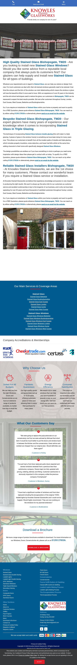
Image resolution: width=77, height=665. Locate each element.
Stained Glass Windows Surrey (38, 326)
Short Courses (7, 616)
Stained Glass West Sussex (38, 309)
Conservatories (44, 579)
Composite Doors (8, 593)
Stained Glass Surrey (38, 307)
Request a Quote (8, 629)
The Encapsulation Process (48, 595)
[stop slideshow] (48, 247)
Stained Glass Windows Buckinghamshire (38, 318)
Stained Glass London (38, 304)
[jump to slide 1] (29, 247)
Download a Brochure (38, 547)
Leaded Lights (7, 577)
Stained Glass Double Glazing (12, 575)
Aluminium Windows (9, 583)
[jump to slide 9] (46, 247)
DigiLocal (47, 648)
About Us (6, 607)
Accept (39, 662)
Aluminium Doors (8, 598)
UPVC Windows (8, 581)
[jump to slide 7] (42, 247)
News (5, 618)
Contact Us (6, 622)
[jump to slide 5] (37, 247)
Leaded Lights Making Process (49, 590)
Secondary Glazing (9, 588)
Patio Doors (43, 570)
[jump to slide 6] (40, 247)
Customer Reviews (9, 609)
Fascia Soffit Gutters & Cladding (50, 585)
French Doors (44, 574)
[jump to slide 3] (33, 247)
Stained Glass (7, 572)
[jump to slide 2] (31, 247)
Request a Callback (9, 627)
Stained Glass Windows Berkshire (38, 316)
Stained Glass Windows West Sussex (38, 329)
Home (5, 605)
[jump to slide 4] (35, 247)
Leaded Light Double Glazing (12, 579)
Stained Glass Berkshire (38, 297)
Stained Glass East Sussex (38, 302)
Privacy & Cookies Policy (10, 625)
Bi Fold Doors (44, 572)
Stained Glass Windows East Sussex (38, 321)
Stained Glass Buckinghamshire (38, 299)
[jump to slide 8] (44, 247)
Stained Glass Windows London (38, 324)
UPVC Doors (7, 595)
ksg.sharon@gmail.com (51, 622)
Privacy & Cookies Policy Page (27, 655)
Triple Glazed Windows (10, 586)
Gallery (5, 611)
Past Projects (7, 614)
